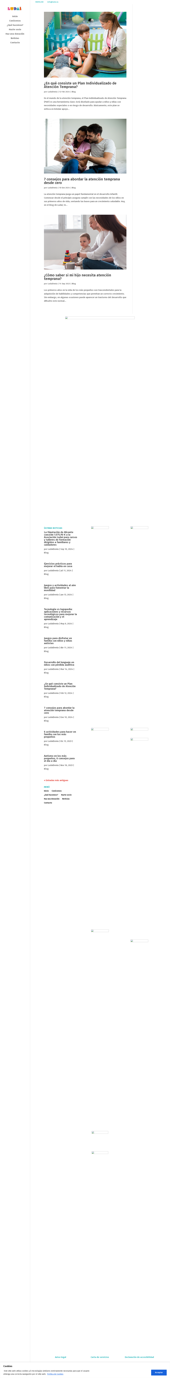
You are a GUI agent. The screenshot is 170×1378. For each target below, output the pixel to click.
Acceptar (159, 1372)
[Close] (167, 1364)
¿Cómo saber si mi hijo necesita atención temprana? (77, 277)
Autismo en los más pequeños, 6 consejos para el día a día (59, 758)
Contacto (15, 43)
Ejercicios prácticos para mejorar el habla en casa (58, 565)
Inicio (15, 16)
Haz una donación (15, 34)
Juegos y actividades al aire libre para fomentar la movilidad (60, 588)
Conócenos (15, 21)
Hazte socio (15, 30)
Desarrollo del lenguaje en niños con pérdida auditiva (59, 663)
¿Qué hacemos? (15, 25)
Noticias (15, 38)
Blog (74, 92)
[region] (85, 1370)
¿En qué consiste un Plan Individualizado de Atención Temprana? (80, 85)
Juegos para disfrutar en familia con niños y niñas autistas (58, 641)
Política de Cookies (55, 1374)
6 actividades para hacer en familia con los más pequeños (60, 734)
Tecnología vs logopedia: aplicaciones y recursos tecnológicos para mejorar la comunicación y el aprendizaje (60, 614)
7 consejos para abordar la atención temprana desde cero (82, 181)
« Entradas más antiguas (56, 780)
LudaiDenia (52, 92)
